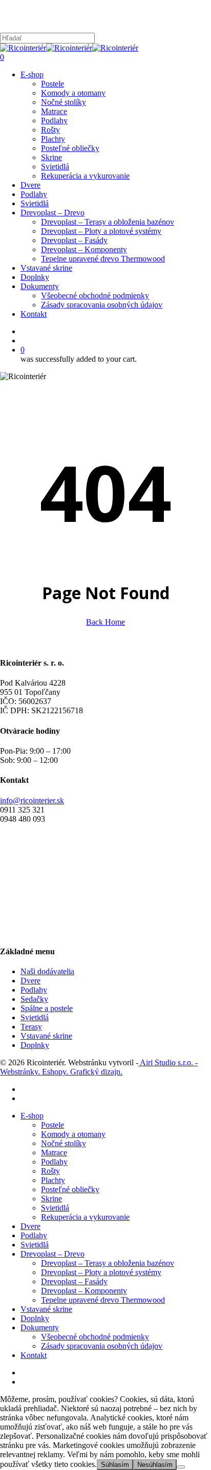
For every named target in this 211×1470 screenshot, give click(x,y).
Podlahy (33, 989)
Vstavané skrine (46, 1036)
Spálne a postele (46, 1008)
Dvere (30, 980)
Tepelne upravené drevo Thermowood (103, 1300)
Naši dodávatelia (47, 971)
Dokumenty (39, 1327)
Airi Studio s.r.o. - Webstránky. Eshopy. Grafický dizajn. (99, 1067)
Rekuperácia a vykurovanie (85, 1217)
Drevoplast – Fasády (74, 1281)
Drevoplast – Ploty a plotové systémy (101, 1272)
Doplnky (34, 1045)
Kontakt (33, 1355)
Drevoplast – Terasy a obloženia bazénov (107, 1263)
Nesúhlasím (155, 1464)
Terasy (31, 1026)
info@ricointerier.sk (32, 800)
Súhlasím (115, 1464)
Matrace (54, 1152)
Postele (52, 1125)
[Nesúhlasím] (181, 1466)
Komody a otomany (73, 1134)
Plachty (53, 1180)
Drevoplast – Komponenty (84, 1290)
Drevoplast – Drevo (52, 1253)
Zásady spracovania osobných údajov (101, 1346)
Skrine (51, 1198)
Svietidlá (34, 1017)
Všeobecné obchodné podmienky (95, 1336)
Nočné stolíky (63, 1143)
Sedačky (34, 999)
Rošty (50, 1171)
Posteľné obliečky (70, 1189)
